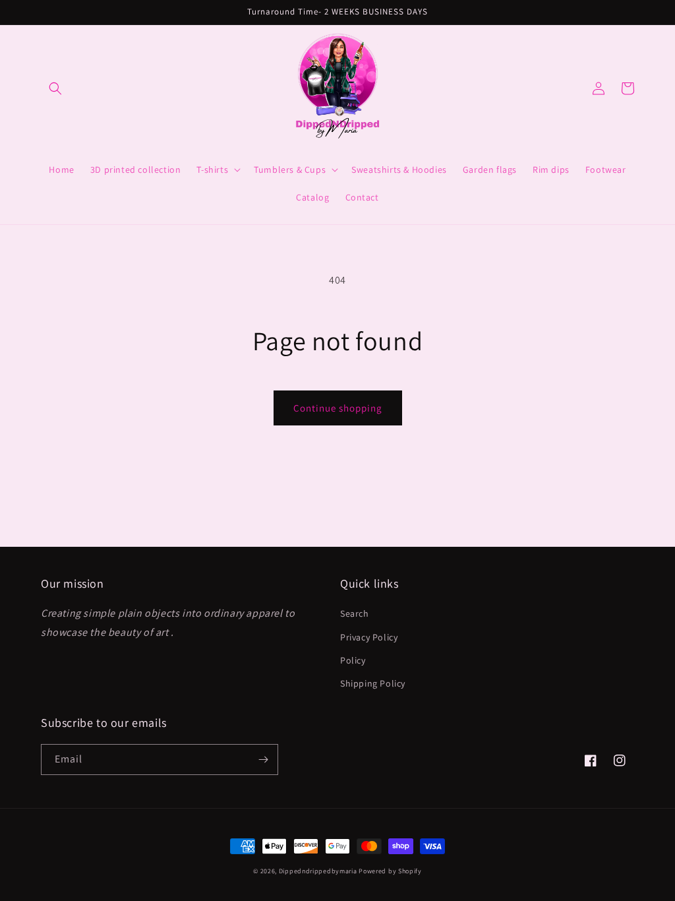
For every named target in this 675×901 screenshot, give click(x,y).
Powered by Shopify (390, 871)
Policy (353, 660)
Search (354, 613)
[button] (55, 88)
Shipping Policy (372, 683)
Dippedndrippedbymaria (318, 871)
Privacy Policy (368, 637)
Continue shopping (337, 408)
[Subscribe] (263, 759)
